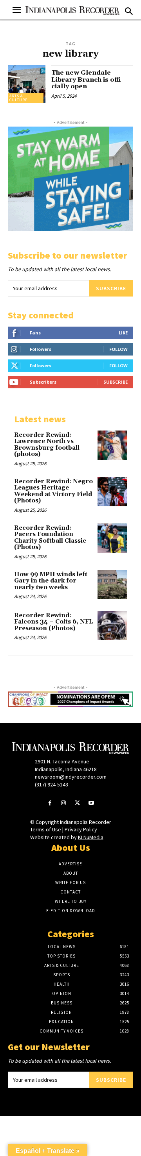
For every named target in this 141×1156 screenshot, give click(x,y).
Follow (118, 349)
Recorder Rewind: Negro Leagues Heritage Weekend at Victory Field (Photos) (53, 491)
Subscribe (111, 288)
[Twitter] (77, 803)
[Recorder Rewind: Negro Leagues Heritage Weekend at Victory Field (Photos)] (112, 491)
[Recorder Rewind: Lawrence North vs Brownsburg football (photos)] (112, 445)
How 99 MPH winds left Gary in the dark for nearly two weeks (50, 581)
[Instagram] (64, 803)
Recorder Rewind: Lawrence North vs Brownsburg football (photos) (47, 444)
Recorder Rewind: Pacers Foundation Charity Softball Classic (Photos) (50, 537)
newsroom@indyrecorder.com (71, 776)
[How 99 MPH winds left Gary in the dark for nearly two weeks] (112, 584)
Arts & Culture (18, 97)
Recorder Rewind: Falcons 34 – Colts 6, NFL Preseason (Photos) (53, 622)
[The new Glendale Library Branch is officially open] (26, 84)
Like (123, 333)
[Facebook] (50, 803)
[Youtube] (91, 803)
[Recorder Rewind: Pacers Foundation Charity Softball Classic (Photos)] (112, 538)
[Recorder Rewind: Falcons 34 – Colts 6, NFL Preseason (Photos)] (112, 625)
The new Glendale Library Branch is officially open (87, 79)
